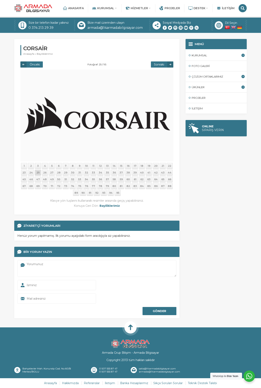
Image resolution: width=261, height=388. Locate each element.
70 (45, 186)
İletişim (228, 8)
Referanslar (92, 383)
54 (86, 179)
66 (169, 179)
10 (86, 165)
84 (142, 186)
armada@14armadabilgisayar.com (115, 28)
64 (156, 179)
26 (44, 172)
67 (24, 186)
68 (31, 186)
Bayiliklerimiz (45, 53)
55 (93, 179)
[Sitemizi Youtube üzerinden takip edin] (186, 28)
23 (24, 172)
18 (141, 165)
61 (135, 179)
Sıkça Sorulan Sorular (168, 383)
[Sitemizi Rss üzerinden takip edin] (197, 28)
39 (135, 172)
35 (107, 172)
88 (169, 186)
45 (24, 179)
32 (86, 172)
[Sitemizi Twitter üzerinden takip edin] (170, 28)
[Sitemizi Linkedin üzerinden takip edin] (181, 28)
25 (38, 172)
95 (117, 192)
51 (65, 179)
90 (83, 192)
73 (65, 186)
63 (148, 179)
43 (163, 172)
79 (107, 186)
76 (86, 186)
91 (90, 192)
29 (65, 172)
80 (114, 186)
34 (100, 172)
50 (58, 179)
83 (135, 186)
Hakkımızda (70, 383)
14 (114, 165)
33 (93, 172)
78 (100, 186)
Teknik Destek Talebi (202, 383)
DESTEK (199, 8)
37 (121, 172)
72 (58, 186)
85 (148, 186)
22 (169, 165)
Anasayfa (76, 8)
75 (79, 186)
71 (52, 186)
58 (114, 179)
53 (79, 179)
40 (142, 172)
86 (156, 186)
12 (100, 165)
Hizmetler (139, 8)
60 (128, 179)
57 (107, 179)
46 (31, 179)
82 (128, 186)
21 (162, 165)
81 (121, 186)
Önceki (35, 64)
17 (135, 165)
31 (79, 172)
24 (31, 172)
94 (111, 192)
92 (96, 192)
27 (51, 172)
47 (38, 179)
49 (52, 179)
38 (128, 172)
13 (107, 165)
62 (142, 179)
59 (121, 179)
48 (45, 179)
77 (93, 186)
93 (103, 192)
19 (149, 165)
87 (163, 186)
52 (72, 179)
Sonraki (159, 64)
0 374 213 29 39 (41, 28)
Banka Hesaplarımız (134, 383)
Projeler (172, 8)
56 (100, 179)
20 (156, 165)
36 (114, 172)
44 (169, 172)
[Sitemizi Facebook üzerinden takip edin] (165, 28)
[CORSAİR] (96, 115)
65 (162, 179)
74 (72, 186)
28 (59, 172)
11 (93, 165)
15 (121, 165)
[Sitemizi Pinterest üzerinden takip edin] (191, 28)
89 (76, 192)
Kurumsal (105, 8)
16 (128, 165)
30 (72, 172)
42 (156, 172)
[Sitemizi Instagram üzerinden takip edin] (175, 28)
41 (148, 172)
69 (38, 186)
